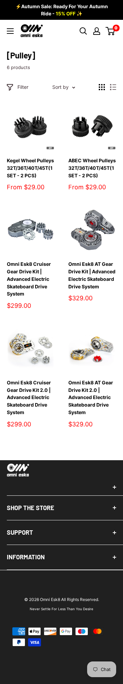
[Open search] (83, 31)
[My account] (96, 31)
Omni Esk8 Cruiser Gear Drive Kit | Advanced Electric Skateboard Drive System (29, 279)
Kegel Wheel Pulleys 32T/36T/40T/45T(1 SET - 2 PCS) (30, 168)
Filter (22, 87)
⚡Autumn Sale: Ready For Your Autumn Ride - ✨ (61, 9)
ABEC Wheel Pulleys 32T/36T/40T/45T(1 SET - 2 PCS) (92, 168)
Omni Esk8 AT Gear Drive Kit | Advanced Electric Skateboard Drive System (91, 275)
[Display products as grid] (102, 87)
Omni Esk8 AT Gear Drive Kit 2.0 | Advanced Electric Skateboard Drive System (90, 397)
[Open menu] (10, 31)
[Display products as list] (113, 87)
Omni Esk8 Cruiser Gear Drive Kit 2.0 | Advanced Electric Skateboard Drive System (29, 397)
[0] (110, 31)
